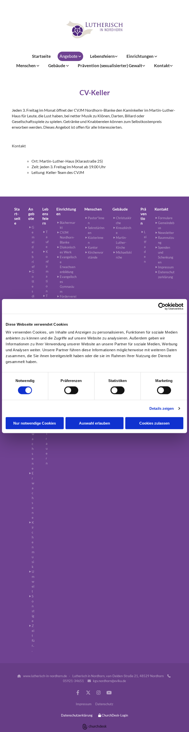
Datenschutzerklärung (77, 715)
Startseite (41, 56)
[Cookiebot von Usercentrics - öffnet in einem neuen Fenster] (161, 306)
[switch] (71, 390)
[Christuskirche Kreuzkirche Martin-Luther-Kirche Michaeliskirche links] (67, 65)
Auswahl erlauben (94, 423)
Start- (17, 211)
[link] (70, 56)
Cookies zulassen (154, 423)
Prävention (144, 216)
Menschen (26, 65)
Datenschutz (104, 704)
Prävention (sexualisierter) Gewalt (110, 65)
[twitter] (88, 692)
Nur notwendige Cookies (34, 423)
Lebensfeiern (102, 56)
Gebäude (57, 65)
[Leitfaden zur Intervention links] (144, 65)
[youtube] (108, 692)
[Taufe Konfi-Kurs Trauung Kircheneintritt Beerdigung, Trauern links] (116, 56)
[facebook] (77, 692)
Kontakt (162, 65)
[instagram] (98, 692)
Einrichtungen (140, 56)
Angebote (69, 56)
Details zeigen (161, 408)
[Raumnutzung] (94, 29)
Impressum (84, 704)
